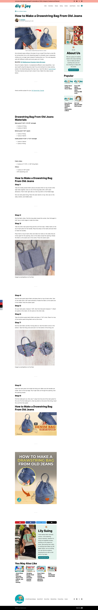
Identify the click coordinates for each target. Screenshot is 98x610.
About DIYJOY (40, 599)
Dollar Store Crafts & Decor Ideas (68, 87)
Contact (66, 599)
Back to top (78, 607)
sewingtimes (52, 69)
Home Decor (50, 5)
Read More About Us (73, 69)
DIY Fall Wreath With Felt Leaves (78, 104)
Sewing (61, 5)
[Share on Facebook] (1, 301)
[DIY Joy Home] (23, 6)
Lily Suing (22, 19)
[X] (79, 1)
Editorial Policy (53, 599)
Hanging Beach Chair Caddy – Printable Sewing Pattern (30, 577)
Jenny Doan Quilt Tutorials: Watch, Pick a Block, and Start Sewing (19, 578)
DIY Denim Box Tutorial (38, 90)
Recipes (56, 5)
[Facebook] (77, 1)
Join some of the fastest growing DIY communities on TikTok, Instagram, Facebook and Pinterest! (37, 1)
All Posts (21, 11)
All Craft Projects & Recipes (30, 599)
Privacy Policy (60, 599)
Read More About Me (43, 557)
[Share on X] (1, 306)
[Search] (82, 6)
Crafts (45, 5)
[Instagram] (74, 1)
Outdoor (66, 5)
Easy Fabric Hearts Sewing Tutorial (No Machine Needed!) (41, 577)
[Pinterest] (82, 1)
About (78, 5)
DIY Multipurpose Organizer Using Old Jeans (33, 62)
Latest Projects (72, 5)
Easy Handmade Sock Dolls (51, 575)
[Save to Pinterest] (1, 303)
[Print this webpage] (1, 309)
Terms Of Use (46, 599)
